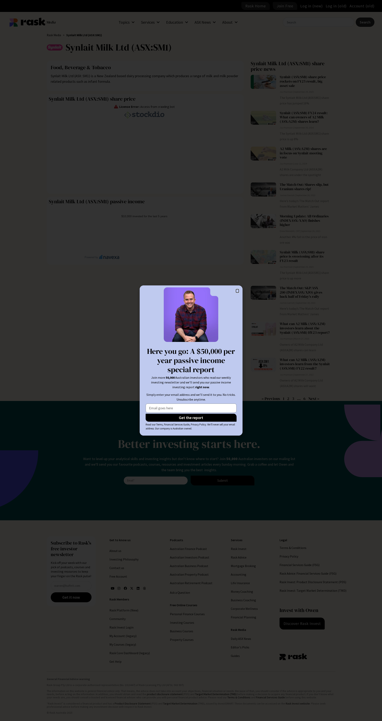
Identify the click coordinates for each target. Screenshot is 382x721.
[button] (237, 290)
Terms (159, 424)
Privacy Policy (198, 424)
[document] (191, 360)
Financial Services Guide (176, 424)
